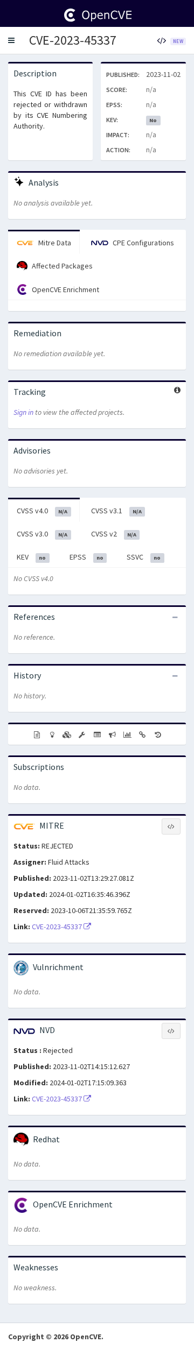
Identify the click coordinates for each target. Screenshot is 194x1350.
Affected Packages (61, 266)
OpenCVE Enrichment (64, 289)
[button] (11, 40)
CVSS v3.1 (116, 510)
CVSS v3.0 (42, 534)
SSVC (144, 557)
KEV (31, 557)
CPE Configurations (142, 243)
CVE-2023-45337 (72, 40)
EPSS (86, 557)
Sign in (23, 412)
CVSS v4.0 (42, 510)
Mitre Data (54, 243)
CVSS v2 (113, 534)
